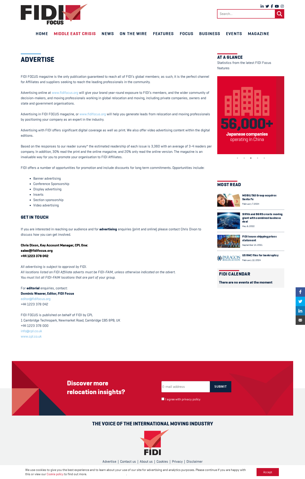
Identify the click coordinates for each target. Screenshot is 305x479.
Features (163, 33)
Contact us (128, 462)
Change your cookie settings (107, 474)
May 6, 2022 (248, 226)
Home (42, 33)
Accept (267, 472)
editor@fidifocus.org (35, 299)
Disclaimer (194, 462)
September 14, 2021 (252, 245)
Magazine (258, 33)
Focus (187, 33)
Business (209, 33)
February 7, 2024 (250, 203)
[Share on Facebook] (300, 292)
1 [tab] (237, 158)
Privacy (177, 462)
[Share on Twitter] (300, 301)
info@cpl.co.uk (31, 331)
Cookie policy (55, 474)
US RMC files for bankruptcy (260, 255)
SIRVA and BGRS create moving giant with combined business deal (262, 217)
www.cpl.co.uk (31, 336)
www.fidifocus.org (65, 93)
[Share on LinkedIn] (300, 310)
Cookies (162, 462)
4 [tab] (257, 158)
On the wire (133, 33)
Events (234, 33)
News (108, 33)
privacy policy (191, 399)
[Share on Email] (300, 320)
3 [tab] (251, 158)
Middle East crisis (75, 33)
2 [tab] (244, 158)
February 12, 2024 (251, 260)
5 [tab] (264, 158)
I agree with (183, 399)
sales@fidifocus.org (37, 250)
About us (146, 462)
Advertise (109, 462)
